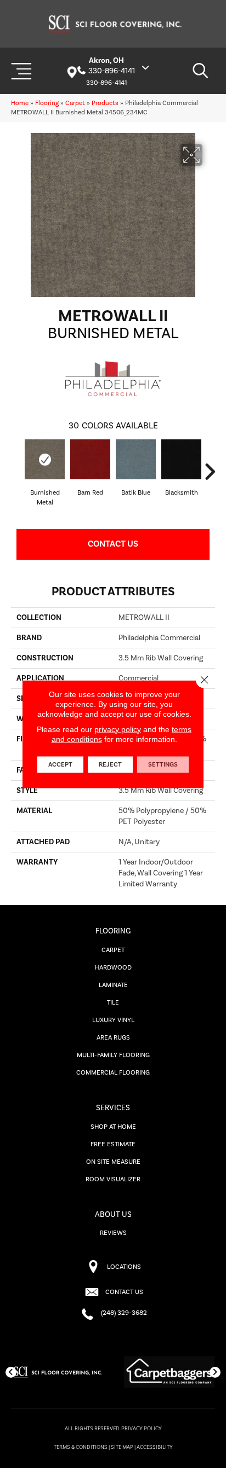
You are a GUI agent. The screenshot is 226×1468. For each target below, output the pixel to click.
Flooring (47, 103)
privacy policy (117, 728)
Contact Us (113, 543)
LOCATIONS (124, 1267)
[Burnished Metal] (44, 459)
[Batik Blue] (136, 459)
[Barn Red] (90, 459)
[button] (10, 1372)
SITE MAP (122, 1447)
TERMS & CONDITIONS (81, 1447)
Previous (16, 472)
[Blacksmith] (181, 459)
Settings (163, 764)
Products (105, 103)
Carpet (75, 103)
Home (20, 103)
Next (209, 472)
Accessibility (155, 1447)
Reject (110, 764)
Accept (60, 764)
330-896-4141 (111, 71)
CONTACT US (124, 1292)
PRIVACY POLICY (141, 1428)
